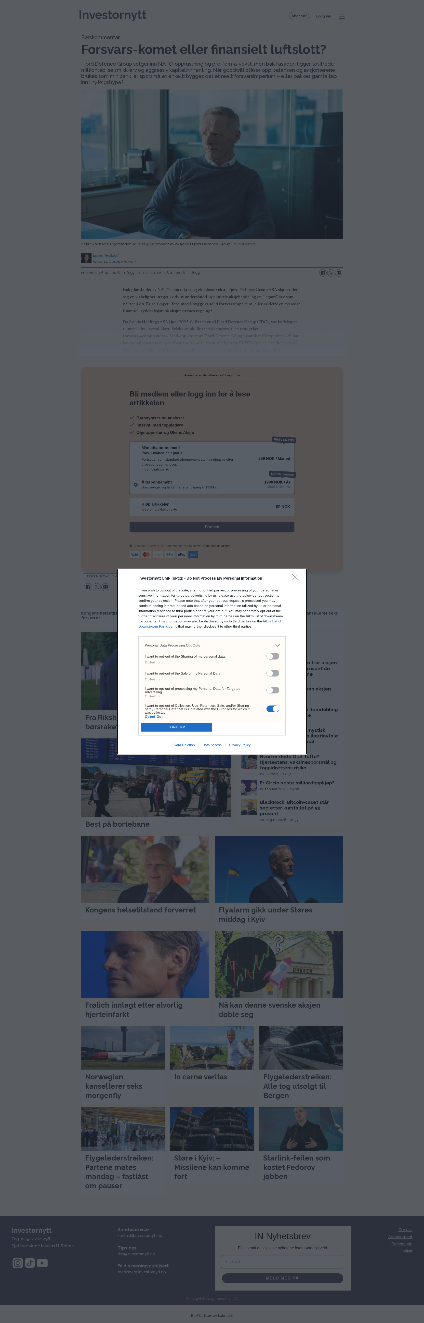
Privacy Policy (240, 745)
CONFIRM (177, 727)
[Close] (297, 578)
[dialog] (212, 661)
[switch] (272, 656)
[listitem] (212, 645)
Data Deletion (184, 745)
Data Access (212, 745)
